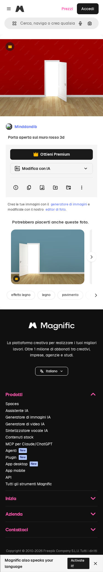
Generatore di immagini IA (28, 417)
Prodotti (14, 394)
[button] (51, 371)
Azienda (14, 514)
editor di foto (56, 209)
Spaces (12, 403)
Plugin (15, 457)
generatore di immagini (69, 204)
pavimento (70, 295)
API (8, 477)
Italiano (51, 371)
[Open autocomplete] (12, 23)
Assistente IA (16, 410)
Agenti (15, 450)
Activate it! (77, 563)
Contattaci (16, 529)
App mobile (15, 470)
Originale (36, 47)
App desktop (21, 463)
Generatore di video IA (24, 424)
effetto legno (20, 295)
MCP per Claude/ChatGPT (28, 444)
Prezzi (67, 8)
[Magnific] (52, 327)
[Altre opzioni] (81, 187)
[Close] (95, 563)
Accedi (87, 8)
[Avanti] (91, 257)
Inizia (10, 498)
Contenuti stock (19, 437)
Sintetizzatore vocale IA (26, 430)
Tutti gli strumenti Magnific (28, 483)
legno (46, 295)
